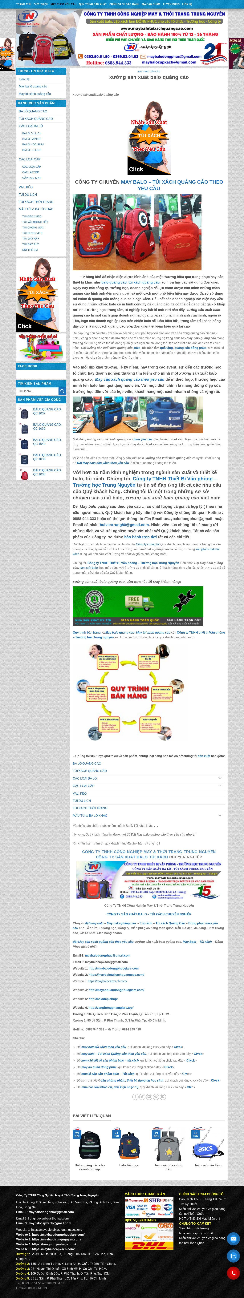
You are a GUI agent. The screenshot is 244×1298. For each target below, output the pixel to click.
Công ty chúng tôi (148, 544)
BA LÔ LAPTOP (31, 138)
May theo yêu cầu (63, 4)
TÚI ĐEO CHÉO (32, 216)
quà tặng (166, 347)
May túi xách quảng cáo (35, 93)
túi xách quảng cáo (144, 282)
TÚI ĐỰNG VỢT (32, 233)
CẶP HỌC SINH (31, 177)
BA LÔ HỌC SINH (33, 144)
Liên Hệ (187, 4)
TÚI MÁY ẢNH (30, 238)
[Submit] (62, 391)
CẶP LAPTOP (30, 172)
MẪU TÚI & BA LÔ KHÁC (36, 209)
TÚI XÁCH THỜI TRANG (36, 202)
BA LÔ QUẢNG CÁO (33, 111)
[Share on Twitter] (142, 1097)
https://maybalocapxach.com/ (107, 981)
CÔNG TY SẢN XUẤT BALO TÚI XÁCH (132, 857)
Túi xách (146, 923)
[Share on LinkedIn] (163, 1097)
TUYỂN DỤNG (171, 4)
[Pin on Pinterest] (156, 1097)
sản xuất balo (89, 567)
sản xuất (204, 756)
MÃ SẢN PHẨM (151, 4)
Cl (187, 1060)
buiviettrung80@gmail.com (124, 525)
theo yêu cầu (142, 439)
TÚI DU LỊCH (28, 194)
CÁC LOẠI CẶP (29, 159)
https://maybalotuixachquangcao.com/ (56, 1229)
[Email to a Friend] (149, 1097)
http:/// (111, 1007)
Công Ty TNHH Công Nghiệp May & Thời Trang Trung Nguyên (149, 852)
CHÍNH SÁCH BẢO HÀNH (124, 4)
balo (137, 347)
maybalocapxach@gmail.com (49, 1223)
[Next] (226, 1152)
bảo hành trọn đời (140, 537)
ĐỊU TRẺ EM (30, 249)
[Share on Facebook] (135, 1097)
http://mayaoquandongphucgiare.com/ (116, 990)
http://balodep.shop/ (103, 999)
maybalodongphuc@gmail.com (107, 955)
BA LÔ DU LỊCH (31, 133)
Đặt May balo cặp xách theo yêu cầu (103, 463)
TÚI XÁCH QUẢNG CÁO (36, 118)
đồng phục (198, 347)
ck (193, 1060)
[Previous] (72, 1152)
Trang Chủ (23, 4)
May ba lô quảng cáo (33, 86)
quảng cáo (182, 347)
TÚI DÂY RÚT (30, 244)
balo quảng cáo (114, 282)
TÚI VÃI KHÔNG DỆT (35, 222)
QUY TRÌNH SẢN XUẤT (93, 4)
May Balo (189, 941)
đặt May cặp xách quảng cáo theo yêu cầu (103, 941)
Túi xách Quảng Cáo (170, 923)
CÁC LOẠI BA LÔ (31, 126)
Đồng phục (196, 923)
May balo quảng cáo (120, 632)
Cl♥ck (178, 1047)
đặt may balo (94, 923)
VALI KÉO (26, 187)
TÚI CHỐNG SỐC (33, 227)
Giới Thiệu (41, 4)
